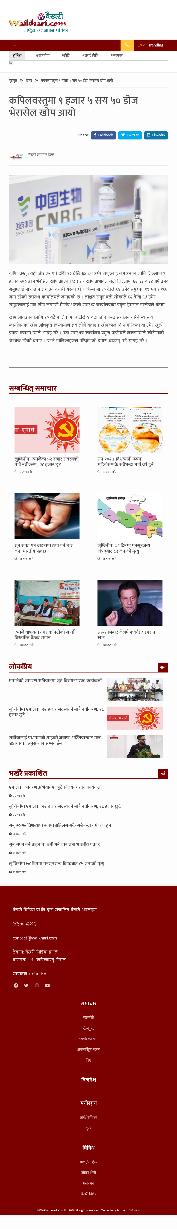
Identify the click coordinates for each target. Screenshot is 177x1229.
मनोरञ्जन (88, 1183)
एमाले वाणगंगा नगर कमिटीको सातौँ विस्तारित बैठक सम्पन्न (44, 635)
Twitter (132, 135)
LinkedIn (158, 135)
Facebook (105, 135)
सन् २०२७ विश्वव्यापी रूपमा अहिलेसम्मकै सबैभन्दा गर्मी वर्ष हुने (125, 462)
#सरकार (116, 55)
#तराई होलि (90, 55)
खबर (29, 81)
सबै (163, 667)
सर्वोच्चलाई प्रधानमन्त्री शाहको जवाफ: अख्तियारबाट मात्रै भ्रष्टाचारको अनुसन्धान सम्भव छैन (55, 740)
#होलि (66, 55)
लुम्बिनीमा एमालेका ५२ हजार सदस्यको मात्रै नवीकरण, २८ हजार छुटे (47, 462)
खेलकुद (88, 1028)
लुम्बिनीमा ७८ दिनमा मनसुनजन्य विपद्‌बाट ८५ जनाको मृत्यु (123, 548)
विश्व (88, 1060)
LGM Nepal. (134, 1210)
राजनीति (88, 1017)
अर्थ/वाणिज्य (88, 1117)
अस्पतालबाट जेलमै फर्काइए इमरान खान (126, 635)
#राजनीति (43, 55)
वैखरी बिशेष (88, 1194)
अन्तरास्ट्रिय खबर (88, 1049)
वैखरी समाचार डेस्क (41, 155)
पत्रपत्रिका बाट (88, 1039)
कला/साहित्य (88, 1162)
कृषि (88, 1128)
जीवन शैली (88, 1172)
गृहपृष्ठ (13, 81)
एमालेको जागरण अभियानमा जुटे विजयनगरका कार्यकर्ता (55, 681)
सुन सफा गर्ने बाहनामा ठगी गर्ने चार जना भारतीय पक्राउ (44, 548)
